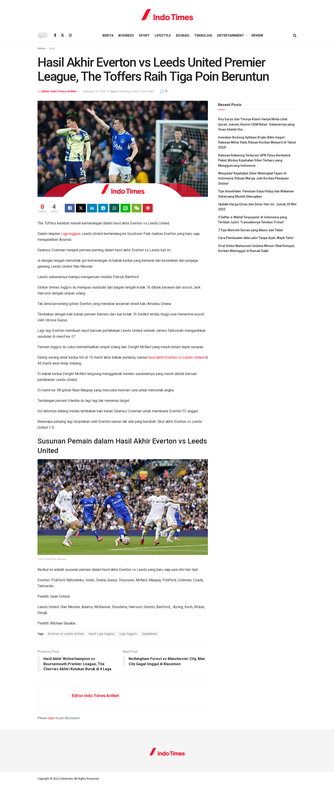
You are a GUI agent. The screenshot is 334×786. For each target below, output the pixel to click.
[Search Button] (295, 35)
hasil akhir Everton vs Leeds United (176, 357)
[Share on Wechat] (137, 208)
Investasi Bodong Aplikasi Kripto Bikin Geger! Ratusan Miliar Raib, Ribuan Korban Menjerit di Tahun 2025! (257, 142)
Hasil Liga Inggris (102, 633)
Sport (144, 35)
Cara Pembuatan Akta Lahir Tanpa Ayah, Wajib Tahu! (256, 238)
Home (41, 48)
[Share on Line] (125, 208)
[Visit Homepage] (167, 15)
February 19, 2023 (94, 91)
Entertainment (230, 35)
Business (126, 35)
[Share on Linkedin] (92, 208)
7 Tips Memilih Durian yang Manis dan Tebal (250, 230)
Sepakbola (149, 633)
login (51, 718)
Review (257, 35)
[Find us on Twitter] (62, 35)
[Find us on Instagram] (70, 35)
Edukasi (182, 35)
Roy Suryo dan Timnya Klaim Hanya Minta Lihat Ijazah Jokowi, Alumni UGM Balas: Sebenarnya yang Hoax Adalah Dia (256, 124)
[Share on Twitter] (81, 208)
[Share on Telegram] (103, 208)
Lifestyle (163, 35)
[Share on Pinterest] (148, 208)
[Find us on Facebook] (55, 35)
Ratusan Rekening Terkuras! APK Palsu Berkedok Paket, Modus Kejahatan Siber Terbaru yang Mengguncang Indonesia (254, 160)
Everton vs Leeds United (66, 633)
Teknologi (203, 35)
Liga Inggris (70, 234)
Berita (107, 35)
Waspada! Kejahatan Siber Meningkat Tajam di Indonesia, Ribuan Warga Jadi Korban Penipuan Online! (253, 178)
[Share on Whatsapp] (114, 208)
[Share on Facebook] (70, 208)
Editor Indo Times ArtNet (58, 91)
